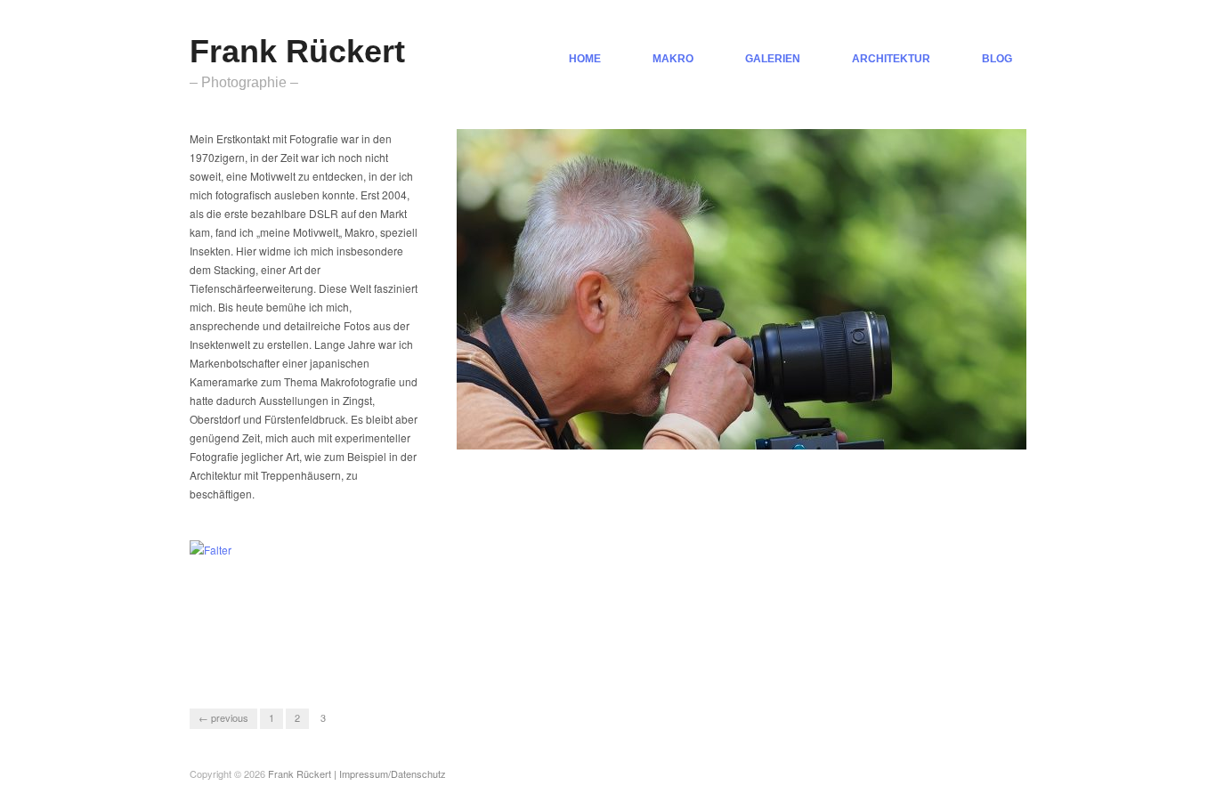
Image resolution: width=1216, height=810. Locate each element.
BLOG (997, 58)
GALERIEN (772, 58)
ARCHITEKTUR (891, 58)
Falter (359, 654)
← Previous (223, 717)
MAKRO (673, 58)
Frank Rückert (297, 51)
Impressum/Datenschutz (392, 773)
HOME (585, 58)
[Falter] (210, 547)
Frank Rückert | (303, 773)
